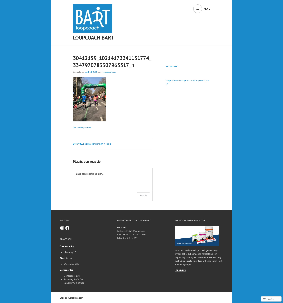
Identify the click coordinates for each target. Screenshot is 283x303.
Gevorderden (67, 269)
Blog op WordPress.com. (72, 297)
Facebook (171, 66)
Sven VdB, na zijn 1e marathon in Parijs (92, 143)
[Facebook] (67, 228)
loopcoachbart (109, 72)
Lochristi (121, 227)
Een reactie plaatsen (82, 127)
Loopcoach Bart (93, 37)
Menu (207, 8)
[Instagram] (62, 228)
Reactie (143, 195)
